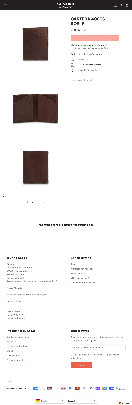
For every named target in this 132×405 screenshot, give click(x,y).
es (7, 381)
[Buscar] (121, 5)
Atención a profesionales (83, 282)
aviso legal (99, 354)
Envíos (9, 351)
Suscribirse (81, 365)
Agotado (95, 38)
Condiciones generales (17, 337)
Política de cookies (15, 360)
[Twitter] (88, 80)
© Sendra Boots (16, 389)
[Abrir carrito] (127, 5)
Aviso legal (11, 341)
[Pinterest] (91, 80)
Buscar (74, 264)
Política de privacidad (17, 346)
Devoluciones (13, 355)
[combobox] (50, 400)
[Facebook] (84, 80)
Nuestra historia (78, 273)
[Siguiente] (43, 202)
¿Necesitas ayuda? (80, 278)
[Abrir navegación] (5, 5)
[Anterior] (27, 202)
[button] (125, 403)
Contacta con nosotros (82, 268)
